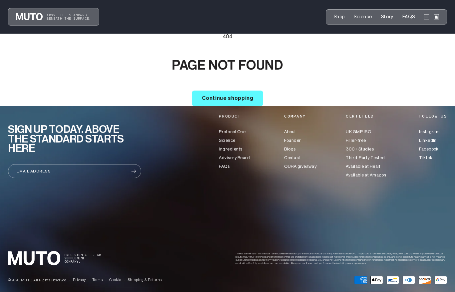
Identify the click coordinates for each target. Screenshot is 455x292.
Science (227, 140)
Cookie (115, 280)
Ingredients (230, 149)
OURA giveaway (300, 166)
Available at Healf (363, 166)
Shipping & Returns (145, 280)
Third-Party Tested (365, 157)
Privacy (79, 280)
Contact (292, 157)
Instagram (429, 132)
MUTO (27, 280)
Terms (97, 280)
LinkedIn (428, 140)
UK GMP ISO (358, 132)
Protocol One (232, 132)
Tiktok (425, 157)
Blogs (289, 149)
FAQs (224, 166)
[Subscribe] (133, 171)
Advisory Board (234, 157)
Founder (292, 140)
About (290, 132)
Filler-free (356, 140)
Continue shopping (227, 98)
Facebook (429, 149)
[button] (426, 17)
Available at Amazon (366, 175)
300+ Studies (360, 149)
